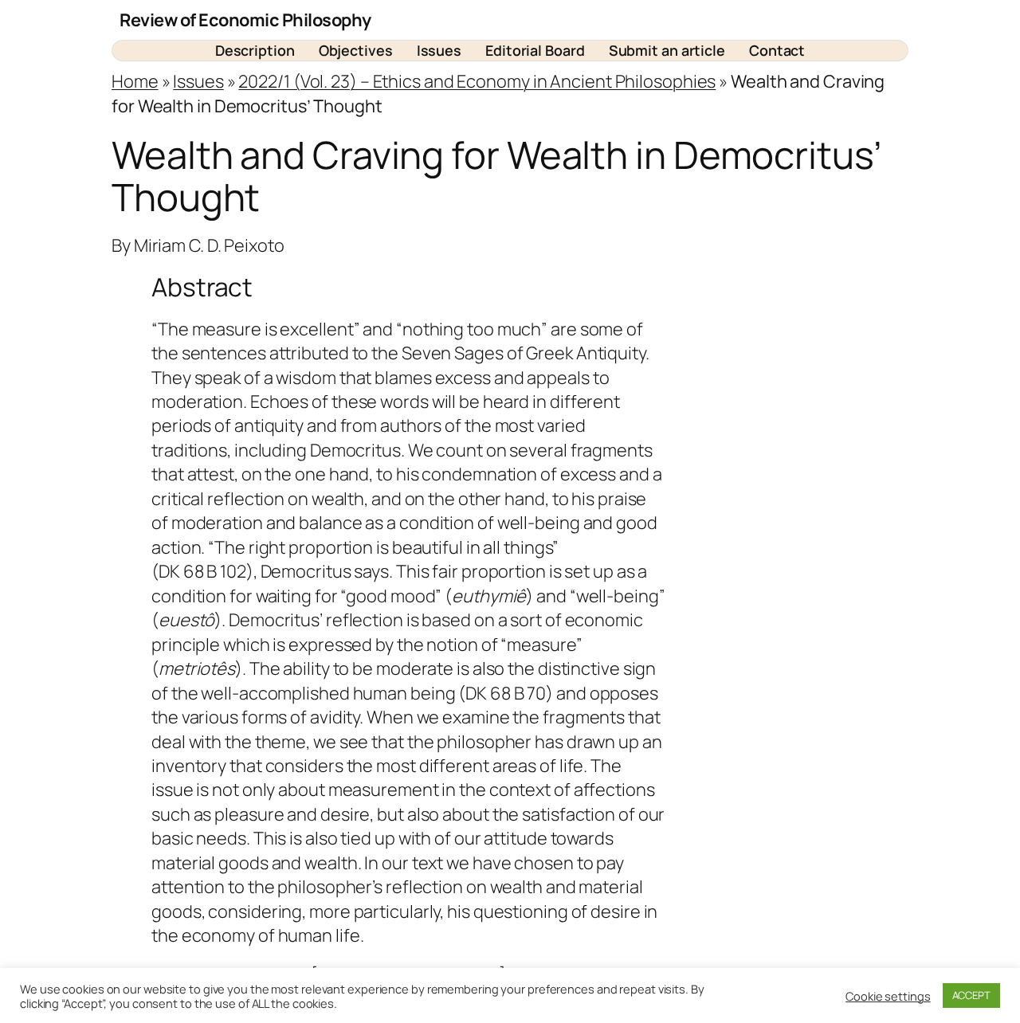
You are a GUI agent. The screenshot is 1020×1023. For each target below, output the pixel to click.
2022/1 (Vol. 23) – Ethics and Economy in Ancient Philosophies (477, 81)
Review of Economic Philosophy (245, 20)
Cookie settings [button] (888, 996)
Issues (198, 81)
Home (135, 81)
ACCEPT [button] (971, 995)
